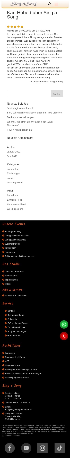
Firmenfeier (10, 247)
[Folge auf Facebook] (10, 448)
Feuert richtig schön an (19, 129)
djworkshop (13, 168)
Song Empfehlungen (17, 331)
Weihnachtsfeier (12, 243)
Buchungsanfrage (15, 314)
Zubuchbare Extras (16, 327)
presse (10, 178)
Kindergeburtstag (13, 231)
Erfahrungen (13, 173)
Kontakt (10, 310)
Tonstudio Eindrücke (14, 271)
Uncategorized (15, 182)
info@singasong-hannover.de (18, 409)
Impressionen (11, 279)
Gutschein (12, 318)
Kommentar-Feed (16, 204)
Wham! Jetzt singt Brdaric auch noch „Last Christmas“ (29, 123)
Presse (8, 283)
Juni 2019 (12, 156)
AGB (7, 361)
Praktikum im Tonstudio (16, 295)
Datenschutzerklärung (15, 356)
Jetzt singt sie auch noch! (20, 108)
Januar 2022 (14, 151)
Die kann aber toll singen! (20, 117)
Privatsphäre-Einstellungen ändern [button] (21, 369)
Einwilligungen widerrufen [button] (17, 377)
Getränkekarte (14, 335)
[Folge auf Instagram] (42, 448)
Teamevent (10, 251)
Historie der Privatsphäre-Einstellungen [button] (23, 373)
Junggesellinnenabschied (17, 235)
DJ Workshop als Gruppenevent (19, 256)
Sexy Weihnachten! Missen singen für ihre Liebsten (34, 112)
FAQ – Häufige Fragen (17, 323)
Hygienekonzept (12, 365)
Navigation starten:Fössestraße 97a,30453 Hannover (13, 416)
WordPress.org (15, 208)
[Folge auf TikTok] (60, 448)
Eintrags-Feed (14, 199)
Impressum (10, 352)
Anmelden (12, 195)
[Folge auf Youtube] (26, 448)
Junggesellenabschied (15, 239)
